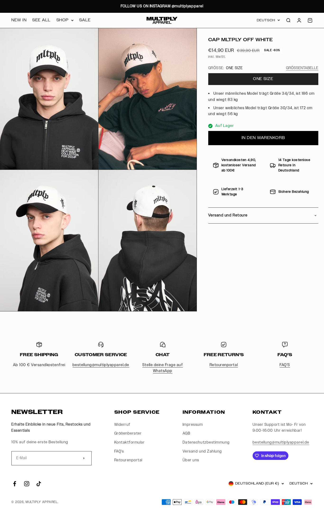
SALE (85, 20)
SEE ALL (41, 20)
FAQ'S (285, 365)
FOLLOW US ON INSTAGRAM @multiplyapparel (162, 6)
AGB (186, 433)
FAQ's (119, 451)
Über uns (191, 460)
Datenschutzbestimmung (206, 442)
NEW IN (19, 20)
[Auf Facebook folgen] (14, 484)
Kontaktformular (129, 442)
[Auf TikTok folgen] (39, 484)
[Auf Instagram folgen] (26, 484)
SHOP (62, 20)
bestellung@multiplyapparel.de (101, 365)
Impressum (193, 424)
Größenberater (128, 433)
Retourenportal (224, 365)
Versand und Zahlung (202, 451)
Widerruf (122, 424)
